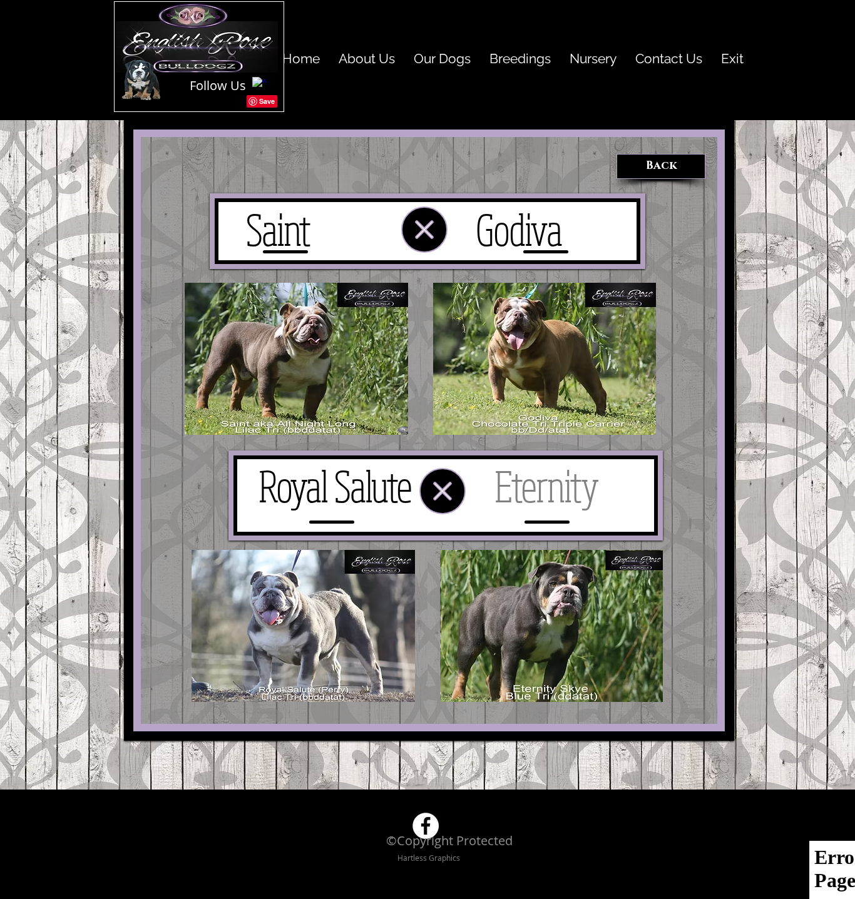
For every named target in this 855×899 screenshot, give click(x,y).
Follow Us (218, 85)
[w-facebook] (259, 84)
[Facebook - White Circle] (425, 826)
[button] (296, 359)
